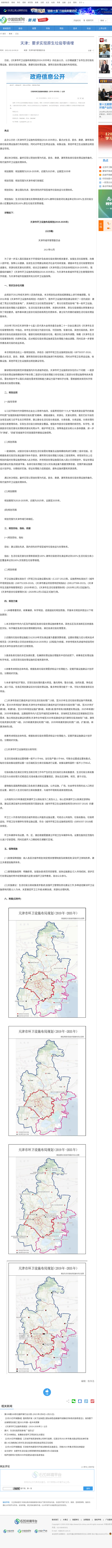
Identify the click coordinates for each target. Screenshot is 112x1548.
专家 (58, 3)
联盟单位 (75, 1520)
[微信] (73, 1400)
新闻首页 (7, 28)
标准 (53, 3)
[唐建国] (104, 45)
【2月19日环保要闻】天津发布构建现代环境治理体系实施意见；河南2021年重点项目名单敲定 (44, 1447)
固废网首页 (5, 3)
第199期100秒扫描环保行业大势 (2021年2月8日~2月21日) (29, 1414)
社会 (89, 28)
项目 (61, 28)
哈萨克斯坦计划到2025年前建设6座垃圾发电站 (24, 1455)
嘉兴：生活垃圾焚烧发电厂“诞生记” (19, 1430)
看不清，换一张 (26, 1488)
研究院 (30, 3)
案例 (74, 3)
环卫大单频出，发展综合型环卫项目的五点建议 (24, 1435)
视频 (24, 3)
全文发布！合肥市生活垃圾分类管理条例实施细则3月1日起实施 (31, 1451)
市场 (48, 28)
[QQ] (80, 1400)
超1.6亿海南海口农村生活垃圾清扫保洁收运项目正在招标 (28, 1443)
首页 (4, 34)
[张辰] (104, 61)
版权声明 (98, 1520)
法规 (42, 3)
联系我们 (55, 1520)
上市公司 (102, 28)
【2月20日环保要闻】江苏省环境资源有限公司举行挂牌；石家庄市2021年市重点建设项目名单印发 (46, 1439)
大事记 (65, 1520)
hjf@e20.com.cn (64, 1531)
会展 (64, 3)
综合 (20, 28)
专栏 (18, 3)
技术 (75, 28)
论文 (47, 3)
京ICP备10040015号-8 (100, 1534)
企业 (69, 3)
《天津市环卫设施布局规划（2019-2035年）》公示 (25, 1426)
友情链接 (86, 1520)
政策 (36, 3)
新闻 (13, 3)
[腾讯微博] (86, 1400)
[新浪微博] (92, 1400)
